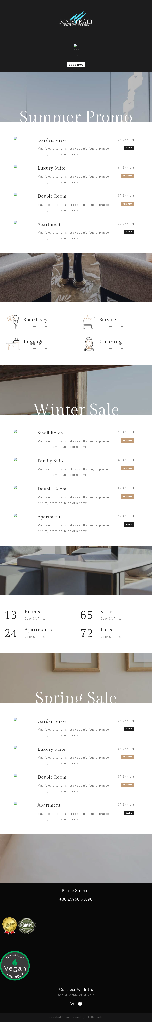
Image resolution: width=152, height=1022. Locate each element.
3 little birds (94, 1017)
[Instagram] (72, 1004)
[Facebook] (80, 1004)
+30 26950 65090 (76, 899)
